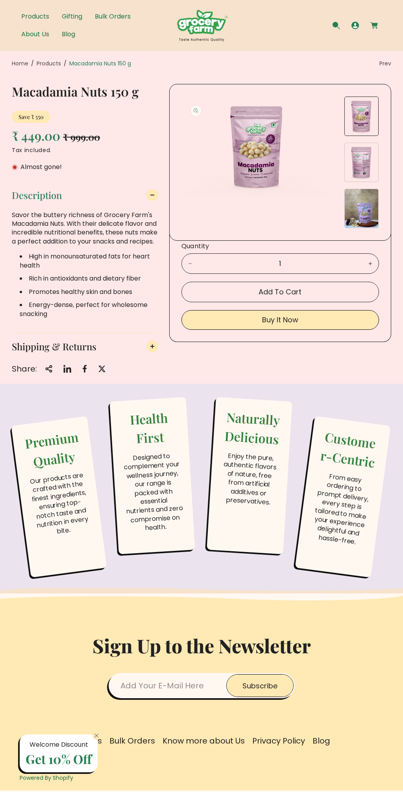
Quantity (195, 246)
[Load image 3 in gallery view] (361, 208)
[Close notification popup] (96, 736)
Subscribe (259, 686)
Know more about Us (204, 740)
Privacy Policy (278, 740)
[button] (336, 25)
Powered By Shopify (46, 778)
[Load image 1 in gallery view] (361, 116)
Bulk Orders (132, 740)
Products (49, 63)
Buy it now (280, 320)
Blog (321, 740)
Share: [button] (24, 368)
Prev (385, 63)
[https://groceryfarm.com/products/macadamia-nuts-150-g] (67, 368)
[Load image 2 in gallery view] (361, 162)
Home (20, 63)
